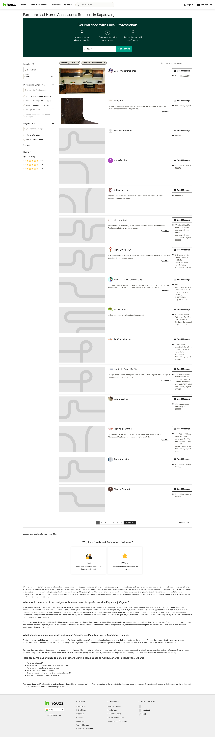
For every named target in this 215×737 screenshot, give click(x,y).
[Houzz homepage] (9, 4)
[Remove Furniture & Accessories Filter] (105, 63)
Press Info (80, 714)
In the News (81, 710)
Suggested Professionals (117, 721)
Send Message (183, 71)
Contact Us (80, 721)
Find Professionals (39, 4)
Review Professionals (116, 717)
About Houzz (81, 706)
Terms (78, 725)
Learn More (53, 534)
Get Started (124, 48)
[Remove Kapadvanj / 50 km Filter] (78, 63)
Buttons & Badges (114, 706)
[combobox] (94, 4)
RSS (144, 714)
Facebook (146, 710)
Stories (55, 4)
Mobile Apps (112, 710)
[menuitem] (24, 5)
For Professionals (114, 714)
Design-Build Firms (33, 110)
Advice (67, 4)
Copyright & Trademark (85, 729)
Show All (26, 145)
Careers (79, 717)
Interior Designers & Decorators (38, 101)
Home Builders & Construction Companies (38, 115)
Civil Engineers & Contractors (37, 105)
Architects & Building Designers (38, 96)
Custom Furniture (33, 135)
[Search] (77, 4)
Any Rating (31, 157)
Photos (23, 4)
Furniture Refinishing (34, 139)
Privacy (86, 725)
